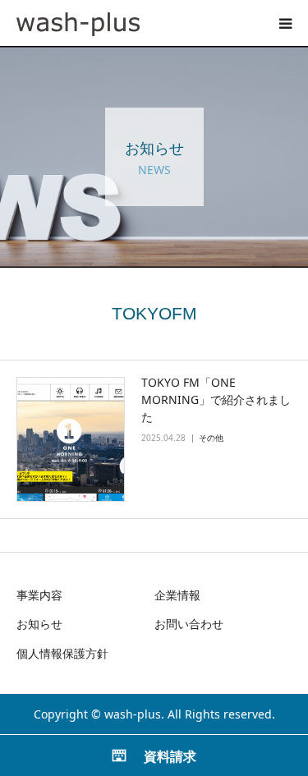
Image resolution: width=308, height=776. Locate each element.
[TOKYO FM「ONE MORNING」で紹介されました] (70, 439)
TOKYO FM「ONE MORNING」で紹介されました (216, 399)
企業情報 (177, 595)
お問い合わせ (188, 623)
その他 (211, 437)
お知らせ (39, 623)
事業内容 (39, 595)
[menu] (285, 23)
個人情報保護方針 (62, 653)
